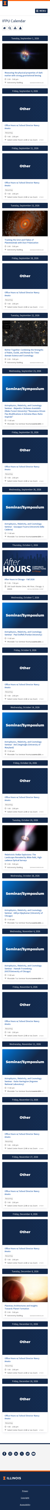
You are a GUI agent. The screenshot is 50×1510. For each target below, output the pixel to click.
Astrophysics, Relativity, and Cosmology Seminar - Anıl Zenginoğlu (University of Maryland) (23, 744)
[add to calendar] (15, 28)
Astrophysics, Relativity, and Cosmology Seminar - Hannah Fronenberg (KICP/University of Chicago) (23, 968)
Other (41, 140)
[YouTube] (33, 1453)
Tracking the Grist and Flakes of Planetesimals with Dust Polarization (21, 241)
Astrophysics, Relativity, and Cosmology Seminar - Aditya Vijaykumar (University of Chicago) (24, 913)
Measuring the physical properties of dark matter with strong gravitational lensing (24, 74)
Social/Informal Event (35, 589)
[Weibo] (27, 1453)
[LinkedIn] (16, 1453)
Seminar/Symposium (36, 83)
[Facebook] (4, 1453)
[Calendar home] (4, 28)
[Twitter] (22, 1453)
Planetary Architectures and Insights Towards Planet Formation (21, 1307)
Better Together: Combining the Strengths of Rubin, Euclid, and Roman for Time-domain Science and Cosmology (24, 352)
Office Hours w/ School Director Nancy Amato (22, 127)
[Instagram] (10, 1453)
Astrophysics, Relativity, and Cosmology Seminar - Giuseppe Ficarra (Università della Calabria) (24, 526)
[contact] (20, 28)
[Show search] (10, 28)
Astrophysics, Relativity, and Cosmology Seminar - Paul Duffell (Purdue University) (23, 633)
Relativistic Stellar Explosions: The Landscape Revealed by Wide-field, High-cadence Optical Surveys (23, 857)
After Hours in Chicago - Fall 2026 (19, 579)
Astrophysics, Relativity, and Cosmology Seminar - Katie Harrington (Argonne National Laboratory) (23, 1081)
